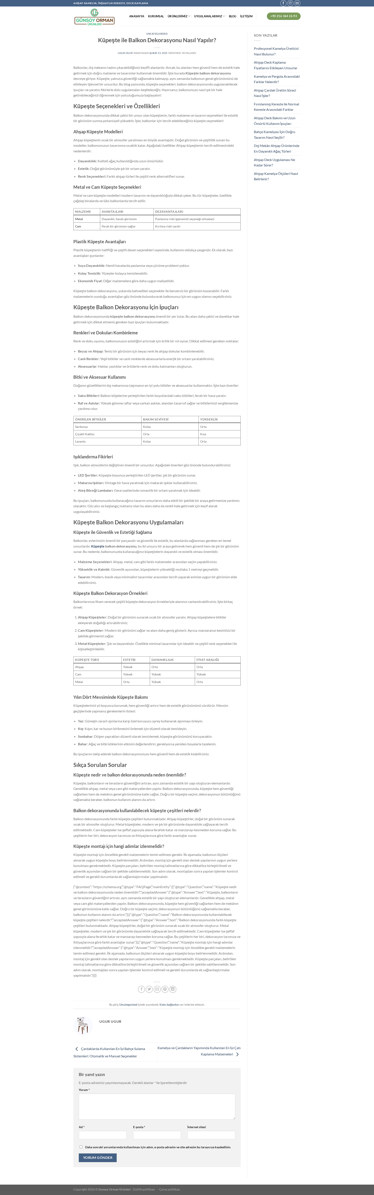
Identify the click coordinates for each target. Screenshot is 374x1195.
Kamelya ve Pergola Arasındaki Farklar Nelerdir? (277, 79)
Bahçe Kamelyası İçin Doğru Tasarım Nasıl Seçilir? (274, 134)
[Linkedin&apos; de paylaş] (172, 989)
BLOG (232, 16)
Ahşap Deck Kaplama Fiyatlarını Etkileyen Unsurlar (275, 65)
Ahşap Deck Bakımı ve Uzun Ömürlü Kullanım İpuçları (274, 121)
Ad (82, 1127)
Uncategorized (157, 33)
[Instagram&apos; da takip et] (290, 3)
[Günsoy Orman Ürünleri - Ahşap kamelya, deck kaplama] (98, 16)
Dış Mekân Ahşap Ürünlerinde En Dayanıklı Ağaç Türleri (276, 148)
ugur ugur (125, 53)
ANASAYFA (136, 16)
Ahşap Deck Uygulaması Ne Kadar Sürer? (274, 162)
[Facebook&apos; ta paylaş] (141, 989)
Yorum (84, 1090)
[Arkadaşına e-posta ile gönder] (157, 989)
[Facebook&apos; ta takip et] (283, 3)
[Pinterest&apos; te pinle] (165, 989)
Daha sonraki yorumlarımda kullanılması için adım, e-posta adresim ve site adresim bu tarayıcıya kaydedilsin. (158, 1147)
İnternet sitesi (196, 1127)
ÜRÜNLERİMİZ (177, 16)
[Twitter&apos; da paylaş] (149, 989)
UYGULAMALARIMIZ (208, 16)
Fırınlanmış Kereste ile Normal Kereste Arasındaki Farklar (276, 107)
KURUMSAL (156, 16)
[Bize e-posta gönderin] (297, 3)
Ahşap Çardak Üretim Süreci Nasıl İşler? (275, 93)
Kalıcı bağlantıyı (169, 1004)
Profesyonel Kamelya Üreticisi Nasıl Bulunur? (276, 51)
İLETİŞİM (246, 16)
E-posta (139, 1127)
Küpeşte (98, 546)
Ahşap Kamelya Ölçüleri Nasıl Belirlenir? (276, 176)
